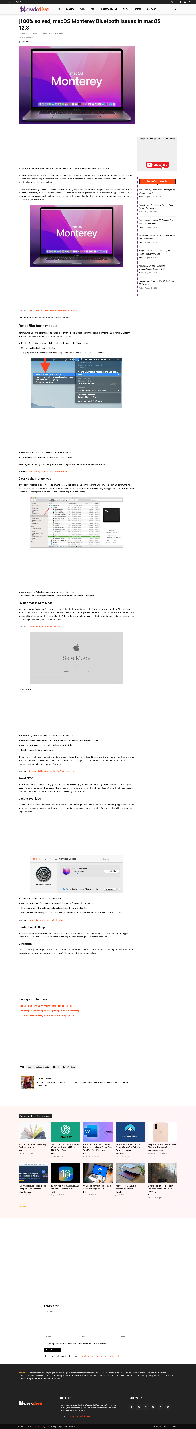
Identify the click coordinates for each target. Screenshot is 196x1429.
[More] (125, 1098)
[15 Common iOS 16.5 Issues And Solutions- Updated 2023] (65, 1173)
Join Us (175, 1426)
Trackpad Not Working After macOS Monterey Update (47, 1015)
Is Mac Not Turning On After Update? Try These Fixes (47, 1006)
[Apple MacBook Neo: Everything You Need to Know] (33, 1132)
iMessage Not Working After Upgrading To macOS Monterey (50, 1010)
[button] (175, 9)
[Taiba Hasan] (27, 1082)
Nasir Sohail (23, 1151)
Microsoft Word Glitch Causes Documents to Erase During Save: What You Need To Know (98, 1147)
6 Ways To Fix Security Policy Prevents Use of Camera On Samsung (160, 1189)
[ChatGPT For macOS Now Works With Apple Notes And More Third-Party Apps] (65, 1132)
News (126, 9)
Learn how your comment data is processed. (99, 1356)
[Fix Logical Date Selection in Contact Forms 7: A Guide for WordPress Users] (130, 1132)
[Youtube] (189, 2)
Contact (151, 9)
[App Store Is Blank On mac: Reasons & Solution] (130, 1173)
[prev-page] (140, 294)
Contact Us (167, 1426)
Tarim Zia (119, 1192)
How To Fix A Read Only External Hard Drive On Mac (53, 310)
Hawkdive (36, 1426)
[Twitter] (185, 2)
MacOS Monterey (68, 1067)
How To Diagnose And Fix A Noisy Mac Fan (48, 471)
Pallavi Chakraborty (155, 1151)
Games (138, 9)
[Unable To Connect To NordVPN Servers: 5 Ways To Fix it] (98, 1173)
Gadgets (70, 9)
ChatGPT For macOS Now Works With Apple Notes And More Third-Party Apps (65, 1147)
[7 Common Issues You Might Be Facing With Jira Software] (33, 1173)
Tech (93, 9)
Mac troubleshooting (42, 1067)
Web (82, 9)
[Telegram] (181, 2)
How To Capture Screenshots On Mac (46, 920)
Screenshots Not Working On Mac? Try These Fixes (52, 771)
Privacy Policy (156, 1426)
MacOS (56, 1067)
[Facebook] (167, 2)
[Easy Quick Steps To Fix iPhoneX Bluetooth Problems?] (162, 1132)
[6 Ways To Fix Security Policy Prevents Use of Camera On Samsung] (162, 1173)
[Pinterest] (176, 2)
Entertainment (109, 9)
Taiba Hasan (25, 42)
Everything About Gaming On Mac (44, 626)
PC (58, 9)
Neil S (141, 197)
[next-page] (145, 294)
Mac (23, 33)
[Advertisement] (77, 146)
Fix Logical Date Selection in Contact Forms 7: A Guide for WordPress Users (128, 1147)
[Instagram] (172, 2)
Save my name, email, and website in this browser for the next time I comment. (77, 1344)
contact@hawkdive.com (80, 1416)
